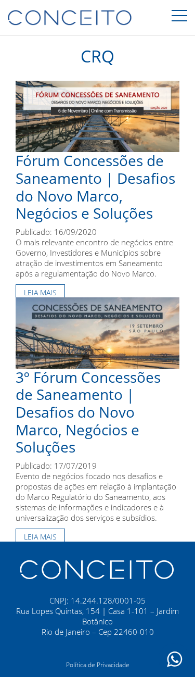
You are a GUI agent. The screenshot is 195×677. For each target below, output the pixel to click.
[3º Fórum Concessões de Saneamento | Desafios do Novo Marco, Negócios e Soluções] (97, 332)
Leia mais (40, 292)
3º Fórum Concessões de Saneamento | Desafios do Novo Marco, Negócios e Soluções (88, 412)
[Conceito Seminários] (98, 568)
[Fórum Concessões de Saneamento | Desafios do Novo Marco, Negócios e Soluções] (97, 115)
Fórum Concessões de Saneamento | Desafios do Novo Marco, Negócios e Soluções (95, 187)
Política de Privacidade (97, 664)
